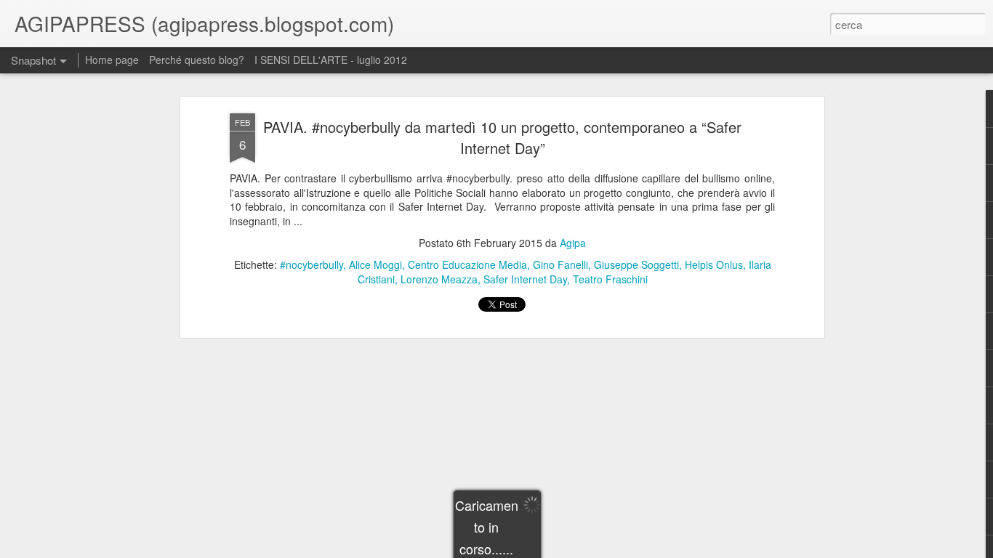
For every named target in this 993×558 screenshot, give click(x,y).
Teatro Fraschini (610, 279)
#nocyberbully (311, 264)
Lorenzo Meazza (439, 279)
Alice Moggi (375, 264)
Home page (112, 59)
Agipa (573, 242)
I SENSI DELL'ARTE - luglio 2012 (330, 59)
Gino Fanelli (560, 264)
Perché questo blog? (198, 59)
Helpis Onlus (714, 264)
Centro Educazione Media (467, 264)
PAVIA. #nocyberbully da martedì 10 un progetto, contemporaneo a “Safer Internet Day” (502, 137)
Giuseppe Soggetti (636, 264)
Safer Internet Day (525, 279)
